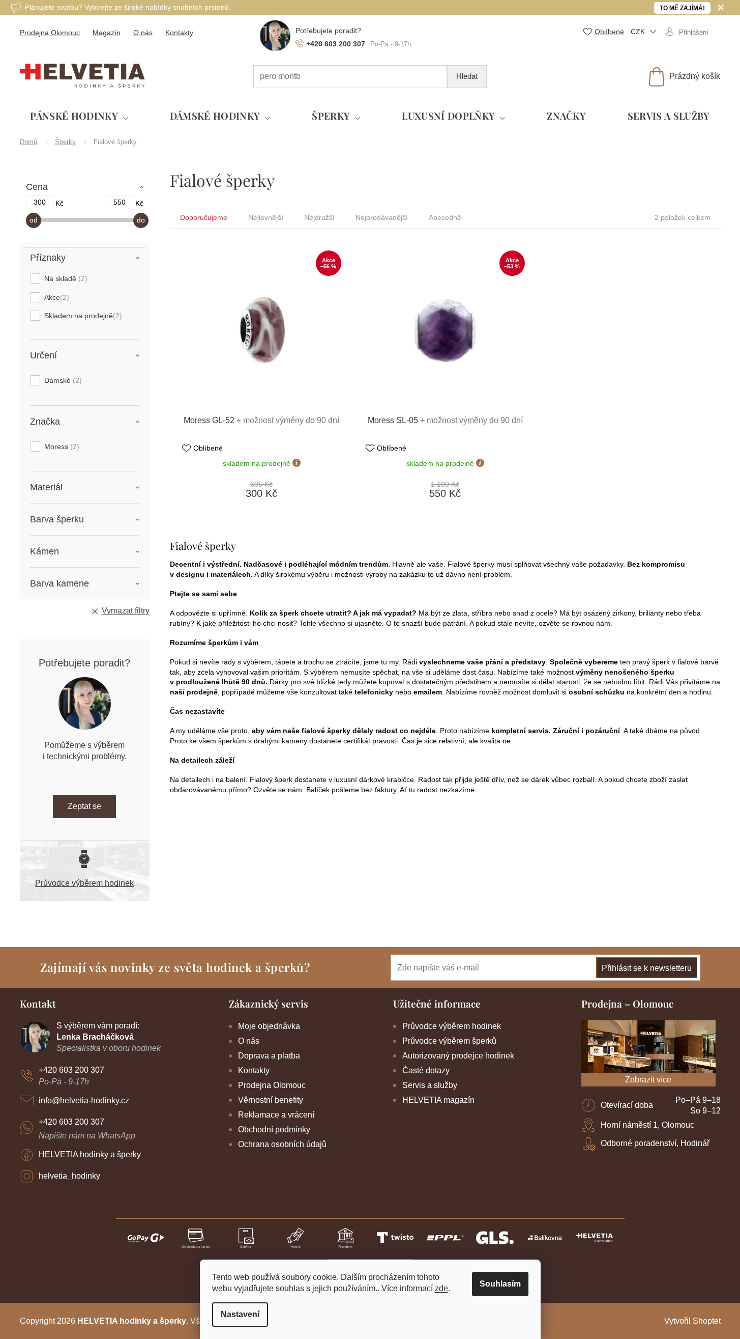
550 (119, 202)
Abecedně (445, 217)
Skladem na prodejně (82, 316)
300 (40, 202)
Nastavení (240, 1314)
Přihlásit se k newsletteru (647, 968)
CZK (639, 31)
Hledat (467, 76)
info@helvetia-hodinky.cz (84, 1100)
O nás (143, 33)
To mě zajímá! (682, 8)
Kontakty (179, 33)
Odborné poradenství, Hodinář (655, 1143)
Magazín (107, 33)
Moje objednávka (269, 1026)
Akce (55, 297)
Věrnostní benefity (270, 1100)
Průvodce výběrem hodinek (84, 883)
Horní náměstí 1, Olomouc (647, 1125)
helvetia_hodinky (69, 1175)
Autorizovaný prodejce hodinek (458, 1055)
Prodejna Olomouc (50, 33)
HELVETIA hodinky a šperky (90, 1154)
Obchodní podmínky (274, 1129)
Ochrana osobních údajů (282, 1144)
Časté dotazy (426, 1070)
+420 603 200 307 (71, 1070)
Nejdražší (319, 217)
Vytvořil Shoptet (692, 1321)
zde (441, 1288)
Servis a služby (429, 1085)
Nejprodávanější (382, 217)
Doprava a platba (269, 1055)
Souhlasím (500, 1283)
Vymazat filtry (126, 610)
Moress (60, 446)
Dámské (61, 380)
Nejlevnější (265, 217)
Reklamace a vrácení (276, 1114)
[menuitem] (79, 116)
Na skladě (64, 278)
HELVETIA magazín (438, 1100)
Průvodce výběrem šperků (449, 1041)
